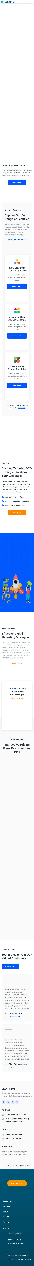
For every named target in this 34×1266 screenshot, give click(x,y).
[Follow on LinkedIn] (8, 1102)
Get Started (16, 799)
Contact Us (10, 60)
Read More (16, 182)
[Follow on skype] (13, 1102)
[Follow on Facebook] (3, 1102)
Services (6, 1211)
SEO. (13, 1166)
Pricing (6, 1217)
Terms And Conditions (21, 1255)
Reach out (21, 408)
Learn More (16, 513)
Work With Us (17, 1183)
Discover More (11, 46)
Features (6, 1206)
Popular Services (17, 240)
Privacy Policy (10, 1255)
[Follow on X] (17, 1102)
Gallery (6, 1222)
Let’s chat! (28, 568)
